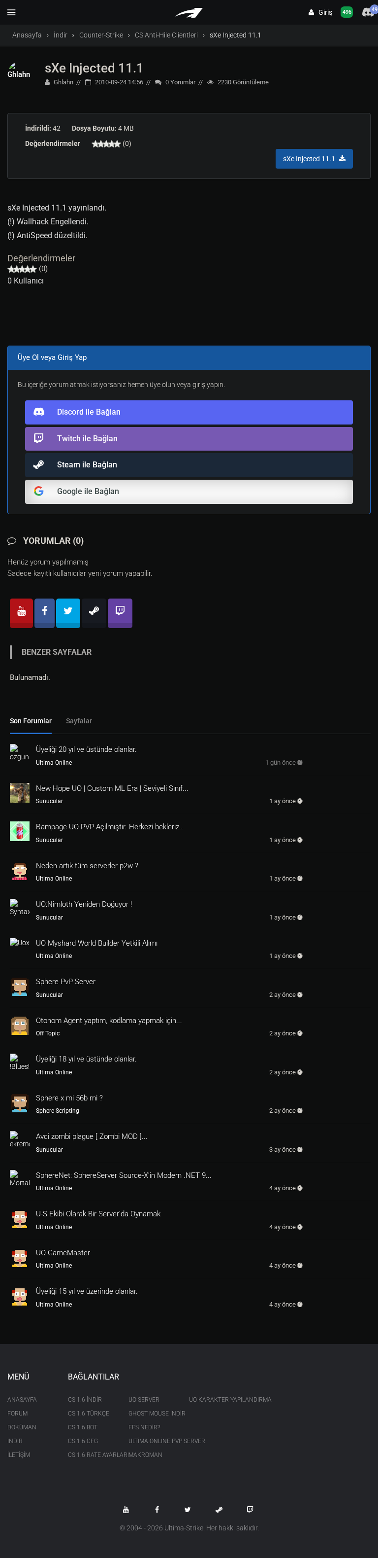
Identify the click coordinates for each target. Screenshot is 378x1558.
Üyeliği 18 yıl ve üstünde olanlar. (86, 1059)
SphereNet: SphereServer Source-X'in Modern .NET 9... (124, 1175)
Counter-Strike (101, 35)
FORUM (17, 1413)
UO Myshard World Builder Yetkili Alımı (97, 943)
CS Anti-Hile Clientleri (166, 35)
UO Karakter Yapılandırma (212, 1399)
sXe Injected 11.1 (94, 68)
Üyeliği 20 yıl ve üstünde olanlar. (86, 749)
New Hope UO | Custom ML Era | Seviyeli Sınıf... (112, 788)
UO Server (143, 1399)
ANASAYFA (22, 1399)
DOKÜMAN (21, 1427)
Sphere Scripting (57, 1110)
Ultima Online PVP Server (151, 1441)
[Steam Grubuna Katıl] (219, 1509)
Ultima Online (54, 762)
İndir (60, 35)
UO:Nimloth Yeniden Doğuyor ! (84, 904)
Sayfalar (79, 721)
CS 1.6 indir (85, 1399)
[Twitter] (68, 613)
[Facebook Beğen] (157, 1509)
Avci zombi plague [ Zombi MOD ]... (92, 1136)
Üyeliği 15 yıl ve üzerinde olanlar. (87, 1291)
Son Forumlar (31, 721)
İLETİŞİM (18, 1455)
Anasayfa (27, 35)
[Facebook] (44, 613)
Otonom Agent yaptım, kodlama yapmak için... (109, 1020)
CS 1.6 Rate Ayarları (91, 1455)
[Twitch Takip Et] (250, 1509)
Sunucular (49, 801)
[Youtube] (21, 613)
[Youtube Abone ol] (126, 1509)
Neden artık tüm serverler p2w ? (87, 865)
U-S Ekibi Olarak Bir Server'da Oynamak (98, 1213)
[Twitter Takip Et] (188, 1509)
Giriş (323, 12)
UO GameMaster (63, 1252)
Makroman (145, 1455)
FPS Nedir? (144, 1427)
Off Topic (48, 1033)
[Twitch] (120, 613)
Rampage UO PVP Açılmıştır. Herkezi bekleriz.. (109, 826)
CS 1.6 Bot (82, 1427)
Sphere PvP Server (65, 981)
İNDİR (15, 1441)
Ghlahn (62, 82)
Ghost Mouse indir (151, 1413)
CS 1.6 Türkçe (88, 1413)
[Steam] (94, 613)
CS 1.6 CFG (83, 1441)
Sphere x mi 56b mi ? (69, 1098)
